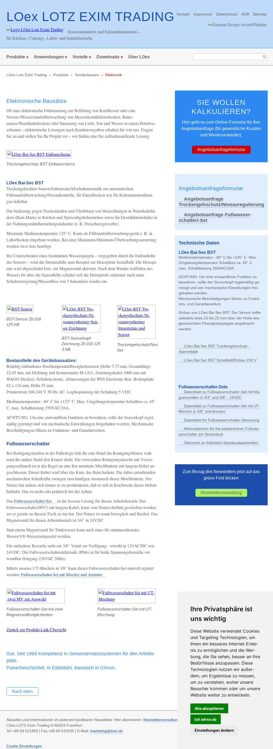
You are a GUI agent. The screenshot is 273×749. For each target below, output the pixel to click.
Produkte (15, 57)
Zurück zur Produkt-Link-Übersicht (36, 629)
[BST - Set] (136, 334)
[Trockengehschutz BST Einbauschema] (38, 154)
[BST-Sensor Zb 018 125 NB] (19, 309)
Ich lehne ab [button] (205, 719)
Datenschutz (226, 14)
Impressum (203, 14)
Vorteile (80, 57)
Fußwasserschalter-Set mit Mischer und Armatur (61, 574)
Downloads (108, 57)
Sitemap (260, 14)
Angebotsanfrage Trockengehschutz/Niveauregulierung (221, 201)
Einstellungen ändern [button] (214, 730)
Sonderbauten (87, 75)
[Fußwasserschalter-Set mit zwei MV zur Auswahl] (35, 599)
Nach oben (22, 691)
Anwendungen (49, 57)
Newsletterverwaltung (221, 492)
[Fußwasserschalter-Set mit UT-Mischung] (126, 599)
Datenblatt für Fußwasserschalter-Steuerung (221, 420)
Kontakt (183, 14)
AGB (245, 14)
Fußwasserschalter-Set (32, 501)
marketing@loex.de (106, 731)
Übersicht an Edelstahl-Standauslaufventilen (221, 443)
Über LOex (139, 57)
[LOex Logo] (34, 29)
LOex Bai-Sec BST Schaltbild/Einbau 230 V (220, 360)
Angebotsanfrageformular (221, 149)
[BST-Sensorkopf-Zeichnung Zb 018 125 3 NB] (81, 328)
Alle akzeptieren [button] (209, 708)
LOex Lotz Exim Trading (26, 75)
